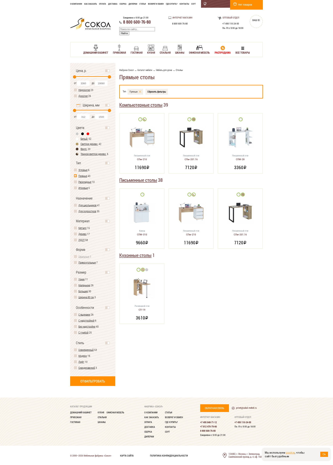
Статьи (142, 4)
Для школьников (87, 205)
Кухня (151, 52)
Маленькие (84, 285)
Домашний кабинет (95, 52)
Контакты (184, 4)
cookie (290, 452)
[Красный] (88, 134)
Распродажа (223, 52)
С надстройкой (86, 320)
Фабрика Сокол (126, 70)
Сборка (122, 4)
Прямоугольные (87, 262)
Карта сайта (127, 455)
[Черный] (82, 134)
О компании (76, 4)
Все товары (242, 52)
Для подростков (87, 211)
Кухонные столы (135, 255)
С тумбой (83, 332)
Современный (86, 350)
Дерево (82, 234)
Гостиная (136, 52)
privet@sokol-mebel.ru (246, 407)
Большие (83, 291)
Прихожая (119, 52)
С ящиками (84, 314)
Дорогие (83, 96)
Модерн (82, 356)
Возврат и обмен (156, 4)
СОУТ (193, 4)
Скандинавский (86, 368)
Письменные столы (138, 180)
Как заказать (90, 4)
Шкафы (179, 52)
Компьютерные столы (140, 105)
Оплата (102, 4)
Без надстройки (86, 326)
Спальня (165, 52)
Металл (82, 228)
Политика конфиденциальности (169, 455)
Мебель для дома (164, 70)
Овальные (83, 256)
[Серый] (77, 134)
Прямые (82, 176)
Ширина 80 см (86, 297)
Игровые (83, 188)
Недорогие (84, 90)
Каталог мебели (144, 70)
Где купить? (171, 4)
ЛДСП (81, 240)
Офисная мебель (199, 52)
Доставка (112, 4)
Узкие (81, 279)
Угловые (82, 170)
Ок (324, 454)
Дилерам (133, 4)
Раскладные (84, 182)
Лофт (81, 362)
